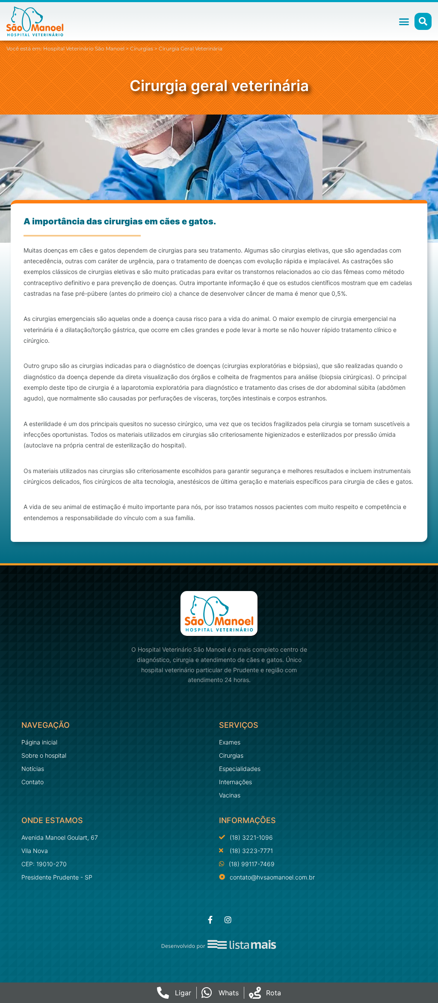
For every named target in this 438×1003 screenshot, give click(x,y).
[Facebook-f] (210, 920)
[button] (404, 21)
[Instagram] (228, 920)
